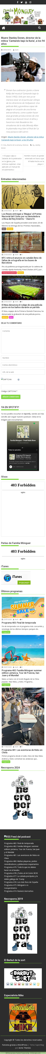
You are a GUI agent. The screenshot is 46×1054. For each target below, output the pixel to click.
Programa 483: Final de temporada (19, 843)
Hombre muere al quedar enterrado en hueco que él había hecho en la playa (34, 160)
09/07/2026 (7, 667)
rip (33, 145)
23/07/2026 (7, 619)
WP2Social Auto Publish (13, 1053)
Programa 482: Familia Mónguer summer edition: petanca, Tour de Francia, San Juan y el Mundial (21, 849)
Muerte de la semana (14, 145)
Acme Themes (25, 1048)
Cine (4, 145)
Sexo (11, 317)
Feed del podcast (21, 836)
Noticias (25, 145)
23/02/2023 (7, 211)
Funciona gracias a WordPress (14, 1045)
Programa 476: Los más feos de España (21, 882)
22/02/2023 (7, 255)
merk (16, 50)
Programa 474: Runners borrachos (18, 891)
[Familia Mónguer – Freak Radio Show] (23, 23)
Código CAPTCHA (8, 391)
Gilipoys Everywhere (9, 273)
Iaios (3, 229)
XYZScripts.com (35, 1053)
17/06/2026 (7, 747)
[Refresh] (18, 379)
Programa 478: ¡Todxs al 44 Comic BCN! (21, 873)
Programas (6, 632)
